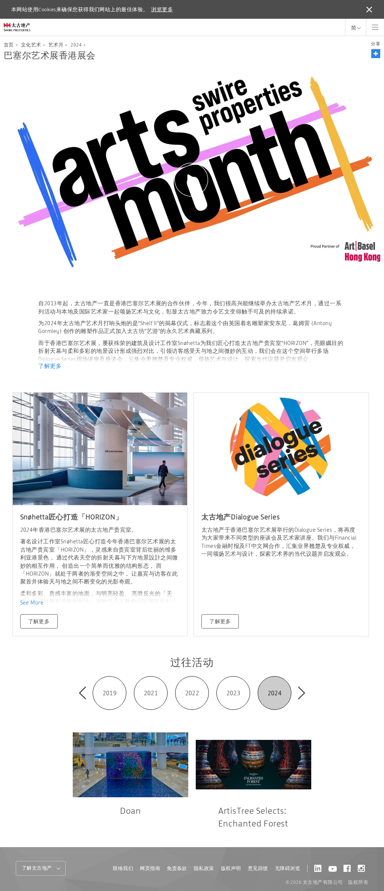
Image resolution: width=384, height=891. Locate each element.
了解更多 (50, 366)
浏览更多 (162, 9)
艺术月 (55, 45)
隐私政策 (204, 868)
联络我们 (123, 868)
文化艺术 (31, 45)
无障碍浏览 (287, 868)
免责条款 (177, 868)
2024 (76, 45)
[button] (375, 53)
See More (32, 602)
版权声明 (231, 868)
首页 (9, 45)
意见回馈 (258, 868)
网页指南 (150, 868)
